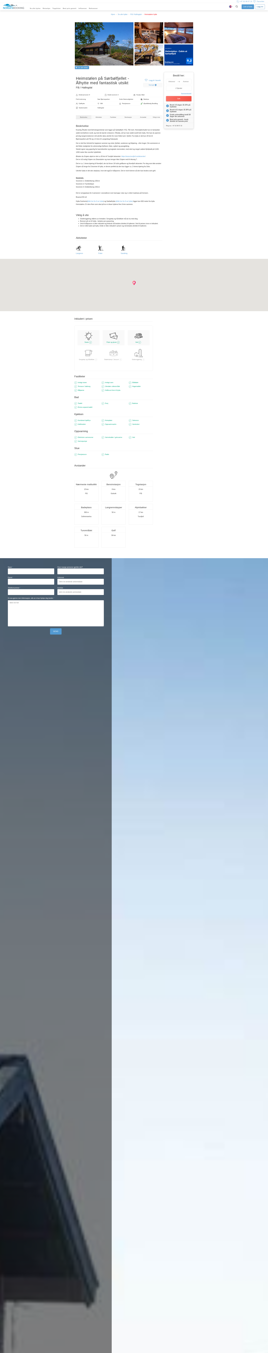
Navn (10, 567)
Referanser (93, 8)
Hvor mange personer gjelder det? (70, 567)
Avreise (60, 588)
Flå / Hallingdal (136, 14)
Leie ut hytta (247, 7)
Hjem (113, 14)
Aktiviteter (99, 117)
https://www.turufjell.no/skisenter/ (133, 156)
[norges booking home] (14, 6)
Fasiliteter (113, 117)
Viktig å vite (156, 117)
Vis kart (152, 85)
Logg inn (260, 7)
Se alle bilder (83, 68)
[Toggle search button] (237, 6)
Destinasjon (128, 117)
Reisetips (46, 8)
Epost (10, 577)
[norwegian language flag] (230, 6)
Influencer (83, 8)
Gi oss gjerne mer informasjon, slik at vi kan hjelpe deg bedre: (31, 598)
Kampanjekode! (186, 93)
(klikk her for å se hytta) (124, 201)
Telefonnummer (14, 588)
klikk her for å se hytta (95, 201)
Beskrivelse (83, 117)
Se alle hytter (35, 8)
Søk (178, 98)
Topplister (56, 8)
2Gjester (178, 88)
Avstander (143, 117)
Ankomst (60, 577)
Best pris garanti (69, 8)
